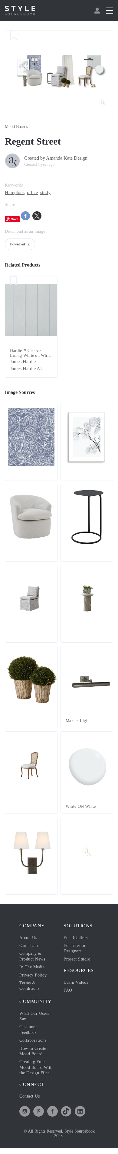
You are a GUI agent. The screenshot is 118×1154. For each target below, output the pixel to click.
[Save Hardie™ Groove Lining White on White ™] (13, 282)
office (37, 192)
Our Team (29, 946)
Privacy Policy (34, 975)
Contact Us (31, 1102)
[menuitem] (97, 10)
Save (14, 219)
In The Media (33, 967)
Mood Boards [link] (18, 126)
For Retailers (77, 938)
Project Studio (78, 959)
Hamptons (17, 192)
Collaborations (34, 1040)
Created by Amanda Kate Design (61, 158)
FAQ (68, 990)
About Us (29, 938)
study (52, 192)
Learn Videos (77, 982)
